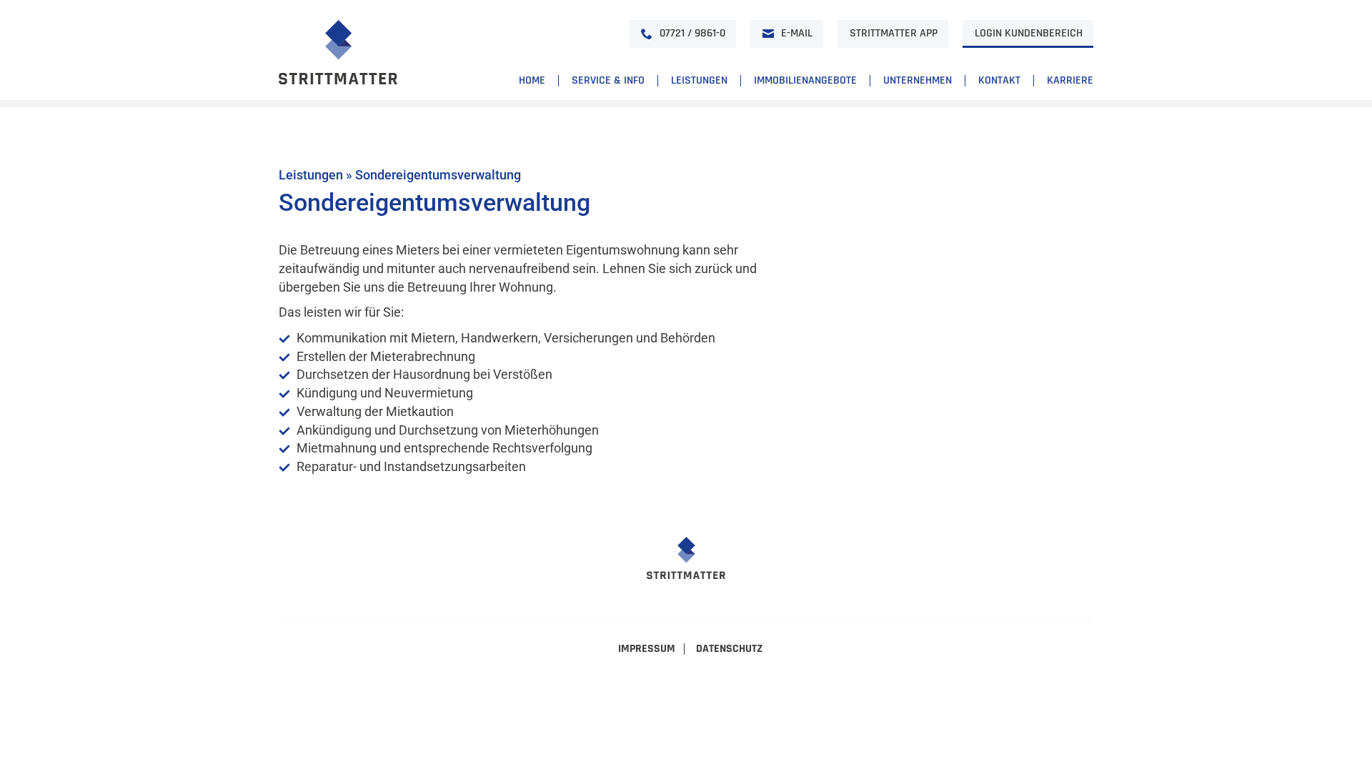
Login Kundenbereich (1029, 33)
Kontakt (999, 80)
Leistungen (699, 80)
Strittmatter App (894, 33)
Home (532, 80)
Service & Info (608, 80)
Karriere (1070, 80)
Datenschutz (729, 649)
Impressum (646, 649)
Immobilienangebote (805, 80)
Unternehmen (917, 80)
